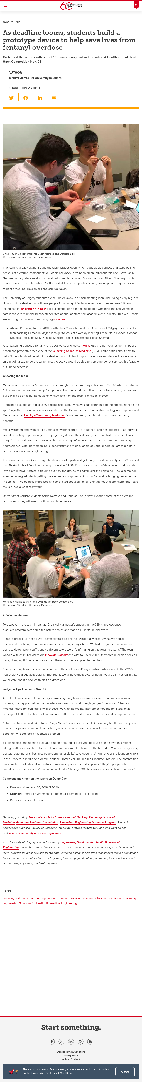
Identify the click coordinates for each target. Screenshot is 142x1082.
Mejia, (86, 345)
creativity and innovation (18, 898)
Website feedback (71, 1059)
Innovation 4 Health (33, 309)
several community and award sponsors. (35, 833)
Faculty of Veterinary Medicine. (44, 415)
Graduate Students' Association (37, 822)
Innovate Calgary (56, 655)
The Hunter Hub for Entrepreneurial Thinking (58, 817)
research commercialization (89, 898)
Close (125, 1071)
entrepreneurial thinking (52, 898)
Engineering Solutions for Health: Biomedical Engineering (40, 903)
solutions (59, 319)
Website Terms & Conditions (56, 1073)
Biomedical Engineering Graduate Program (88, 822)
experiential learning (122, 898)
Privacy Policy (71, 1055)
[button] (14, 97)
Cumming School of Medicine (72, 351)
